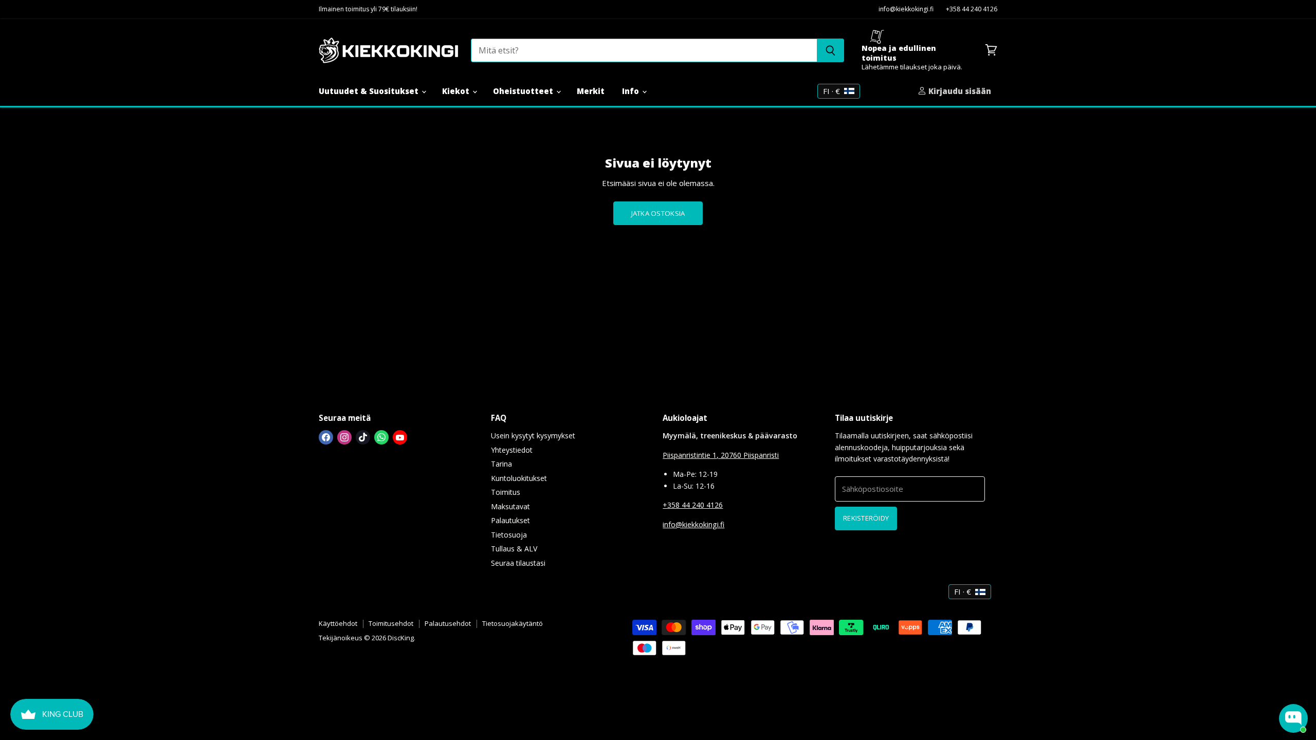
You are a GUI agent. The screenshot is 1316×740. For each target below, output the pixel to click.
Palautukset (510, 520)
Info (631, 91)
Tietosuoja (509, 535)
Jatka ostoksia (658, 213)
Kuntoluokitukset (519, 478)
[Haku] (830, 50)
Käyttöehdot (338, 623)
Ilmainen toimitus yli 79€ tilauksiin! (368, 9)
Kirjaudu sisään (958, 91)
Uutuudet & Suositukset (370, 91)
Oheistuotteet (524, 91)
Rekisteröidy (866, 518)
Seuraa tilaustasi (518, 563)
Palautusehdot (448, 623)
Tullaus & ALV (514, 548)
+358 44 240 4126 (971, 9)
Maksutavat (510, 506)
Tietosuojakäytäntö (512, 623)
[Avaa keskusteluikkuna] (1293, 718)
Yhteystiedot (512, 450)
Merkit (591, 91)
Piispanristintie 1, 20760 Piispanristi (721, 455)
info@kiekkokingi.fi (906, 9)
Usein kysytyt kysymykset (533, 435)
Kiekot (456, 91)
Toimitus (505, 492)
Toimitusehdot (391, 623)
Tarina (501, 464)
